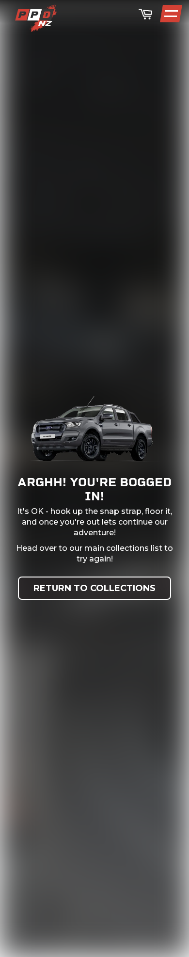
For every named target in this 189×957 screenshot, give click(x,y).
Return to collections (94, 588)
